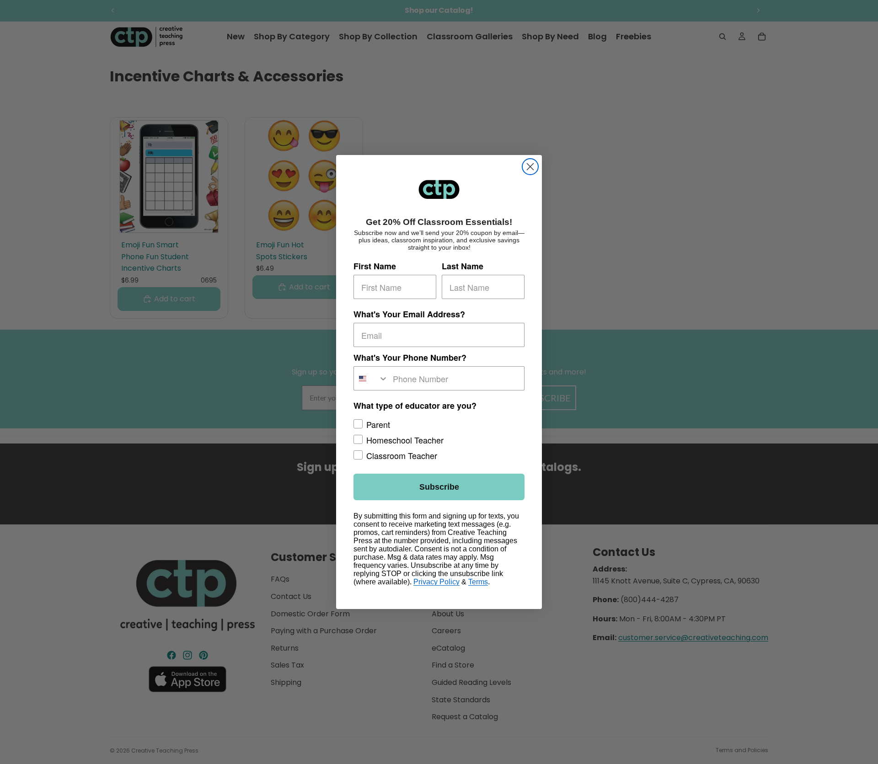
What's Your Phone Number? (409, 357)
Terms (478, 582)
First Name (374, 266)
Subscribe (439, 487)
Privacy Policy (436, 582)
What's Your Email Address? (409, 314)
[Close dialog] (530, 167)
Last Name (462, 266)
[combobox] (371, 378)
